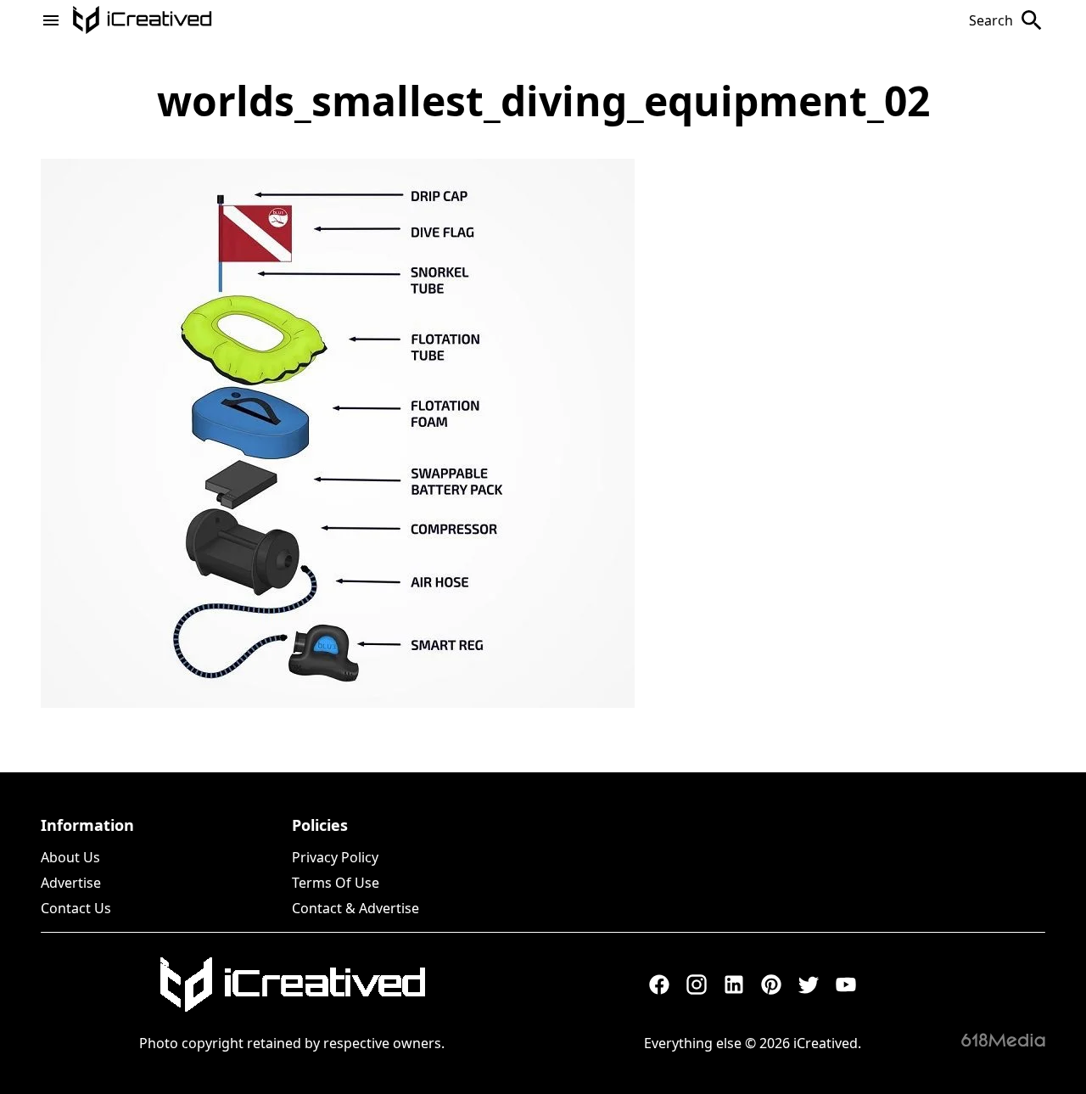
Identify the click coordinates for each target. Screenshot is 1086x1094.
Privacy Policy (335, 857)
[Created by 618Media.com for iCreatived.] (1003, 1039)
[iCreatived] (292, 984)
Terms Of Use (335, 882)
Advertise (71, 882)
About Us (70, 857)
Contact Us (76, 908)
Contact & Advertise (355, 908)
